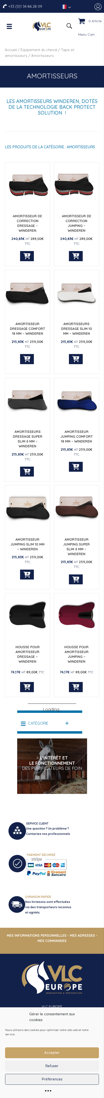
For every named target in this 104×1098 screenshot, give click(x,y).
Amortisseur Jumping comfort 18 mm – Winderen (76, 436)
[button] (45, 723)
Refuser (52, 1066)
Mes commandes (52, 941)
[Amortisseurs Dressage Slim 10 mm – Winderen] (76, 313)
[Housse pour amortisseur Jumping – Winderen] (76, 637)
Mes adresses (82, 935)
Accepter (52, 1052)
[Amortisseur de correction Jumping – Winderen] (76, 206)
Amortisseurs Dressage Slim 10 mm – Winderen (76, 329)
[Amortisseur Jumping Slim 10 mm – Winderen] (27, 529)
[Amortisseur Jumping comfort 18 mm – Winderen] (76, 421)
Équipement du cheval (39, 50)
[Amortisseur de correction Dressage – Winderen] (27, 206)
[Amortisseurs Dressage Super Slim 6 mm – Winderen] (27, 421)
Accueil (11, 50)
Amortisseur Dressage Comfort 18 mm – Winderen (27, 329)
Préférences (52, 1079)
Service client (37, 823)
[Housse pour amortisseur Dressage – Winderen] (27, 637)
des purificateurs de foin (52, 768)
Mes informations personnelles (37, 935)
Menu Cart (86, 34)
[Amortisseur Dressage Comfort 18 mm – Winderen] (27, 313)
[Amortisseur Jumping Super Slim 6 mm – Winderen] (76, 529)
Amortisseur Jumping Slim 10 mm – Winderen (27, 544)
